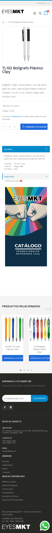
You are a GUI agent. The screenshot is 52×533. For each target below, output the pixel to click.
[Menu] (34, 13)
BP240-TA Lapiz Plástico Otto (12, 348)
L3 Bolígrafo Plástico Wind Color (39, 349)
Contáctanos (16, 116)
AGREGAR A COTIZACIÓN (36, 126)
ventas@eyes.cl (9, 451)
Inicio (3, 22)
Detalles (8, 149)
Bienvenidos (42, 3)
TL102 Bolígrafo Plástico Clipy (22, 69)
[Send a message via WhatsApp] (45, 526)
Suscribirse (39, 398)
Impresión (9, 176)
